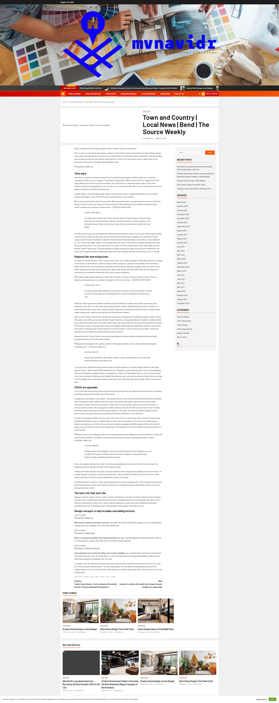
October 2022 (182, 243)
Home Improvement (129, 94)
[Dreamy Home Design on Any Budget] (81, 611)
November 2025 (183, 218)
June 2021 (181, 279)
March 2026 (181, 202)
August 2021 (182, 271)
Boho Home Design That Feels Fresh (203, 88)
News (97, 576)
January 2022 (182, 263)
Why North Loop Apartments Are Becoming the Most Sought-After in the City (81, 684)
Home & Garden (74, 94)
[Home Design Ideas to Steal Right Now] (156, 611)
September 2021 (183, 267)
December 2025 (183, 214)
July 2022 (181, 247)
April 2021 (181, 287)
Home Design (110, 94)
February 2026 (182, 206)
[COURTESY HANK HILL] (84, 518)
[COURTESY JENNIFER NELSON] (87, 548)
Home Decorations (93, 94)
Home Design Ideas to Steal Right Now (156, 629)
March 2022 (181, 259)
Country (85, 576)
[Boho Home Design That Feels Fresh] (118, 611)
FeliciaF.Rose (149, 138)
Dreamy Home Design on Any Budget (167, 88)
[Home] (63, 94)
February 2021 (182, 295)
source (102, 576)
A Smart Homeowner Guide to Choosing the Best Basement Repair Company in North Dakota (111, 88)
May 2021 (181, 283)
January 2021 (182, 299)
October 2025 (182, 222)
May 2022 (181, 251)
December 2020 (183, 303)
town (107, 576)
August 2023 (182, 239)
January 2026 (182, 210)
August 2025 (182, 231)
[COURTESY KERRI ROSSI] (84, 533)
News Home (165, 94)
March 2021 (181, 291)
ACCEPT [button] (272, 699)
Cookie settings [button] (261, 699)
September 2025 (183, 226)
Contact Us (179, 94)
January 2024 (182, 235)
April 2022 (181, 255)
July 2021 (181, 275)
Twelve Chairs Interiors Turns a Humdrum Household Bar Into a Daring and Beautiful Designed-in (95, 584)
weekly (113, 576)
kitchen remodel (149, 94)
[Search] (199, 94)
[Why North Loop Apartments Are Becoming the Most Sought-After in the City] (81, 663)
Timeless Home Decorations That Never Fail (194, 189)
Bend (80, 576)
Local (91, 576)
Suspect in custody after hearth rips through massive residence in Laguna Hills (141, 584)
